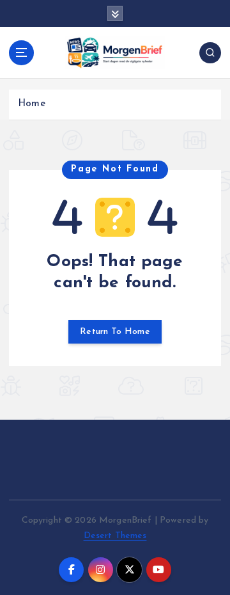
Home (31, 104)
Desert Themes (115, 536)
